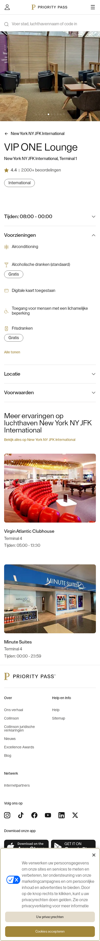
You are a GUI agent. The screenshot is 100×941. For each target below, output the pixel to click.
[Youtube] (48, 815)
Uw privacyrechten (50, 917)
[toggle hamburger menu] (93, 7)
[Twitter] (75, 815)
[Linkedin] (61, 815)
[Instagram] (7, 815)
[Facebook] (34, 815)
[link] (26, 847)
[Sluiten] (93, 855)
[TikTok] (21, 815)
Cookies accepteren (50, 931)
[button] (36, 114)
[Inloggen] (7, 7)
